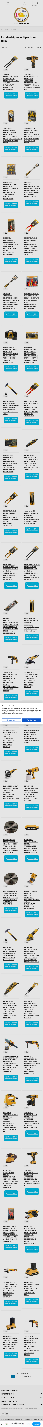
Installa (36, 1424)
